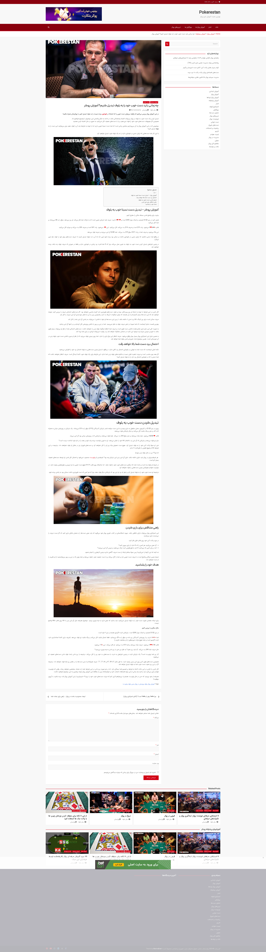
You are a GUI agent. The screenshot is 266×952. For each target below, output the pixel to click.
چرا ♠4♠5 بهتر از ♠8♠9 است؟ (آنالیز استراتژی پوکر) (139, 696)
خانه (217, 27)
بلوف (145, 684)
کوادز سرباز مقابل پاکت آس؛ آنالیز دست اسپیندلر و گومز (201, 67)
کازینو (217, 131)
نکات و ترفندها (214, 146)
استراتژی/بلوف (214, 106)
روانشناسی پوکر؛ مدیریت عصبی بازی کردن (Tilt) (203, 63)
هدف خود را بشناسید (150, 204)
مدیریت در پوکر (214, 137)
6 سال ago (153, 110)
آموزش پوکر (201, 27)
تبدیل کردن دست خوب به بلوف (147, 200)
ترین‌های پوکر (176, 27)
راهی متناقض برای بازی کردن (149, 202)
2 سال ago (126, 819)
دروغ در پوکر (126, 815)
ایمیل (156, 754)
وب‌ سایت (155, 763)
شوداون (104, 114)
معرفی (217, 140)
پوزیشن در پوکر (139, 684)
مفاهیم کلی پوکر (213, 143)
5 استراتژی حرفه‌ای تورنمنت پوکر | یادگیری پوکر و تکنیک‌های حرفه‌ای (199, 817)
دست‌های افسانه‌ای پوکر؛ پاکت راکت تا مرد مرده (203, 72)
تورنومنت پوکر (214, 119)
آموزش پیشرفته (154, 102)
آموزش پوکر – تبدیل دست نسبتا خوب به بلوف (143, 195)
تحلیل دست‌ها (214, 113)
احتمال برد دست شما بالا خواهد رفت (146, 198)
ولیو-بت (92, 457)
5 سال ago (81, 822)
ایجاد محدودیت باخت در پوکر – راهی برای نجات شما (68, 696)
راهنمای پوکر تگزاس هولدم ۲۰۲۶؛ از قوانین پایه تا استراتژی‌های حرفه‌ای (196, 58)
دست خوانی (146, 102)
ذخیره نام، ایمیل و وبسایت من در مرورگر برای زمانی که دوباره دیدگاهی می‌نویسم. (130, 772)
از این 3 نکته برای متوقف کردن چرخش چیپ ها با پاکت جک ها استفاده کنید (67, 817)
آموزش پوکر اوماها (213, 97)
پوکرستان (144, 110)
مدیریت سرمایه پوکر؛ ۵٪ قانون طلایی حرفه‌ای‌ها (203, 77)
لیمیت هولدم (214, 134)
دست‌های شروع (214, 125)
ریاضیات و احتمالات (212, 128)
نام (157, 745)
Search (167, 44)
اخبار (209, 27)
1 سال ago (214, 822)
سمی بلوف (131, 684)
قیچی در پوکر (169, 815)
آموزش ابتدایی (214, 91)
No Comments (136, 110)
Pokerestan (209, 12)
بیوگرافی (189, 27)
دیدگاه (156, 717)
